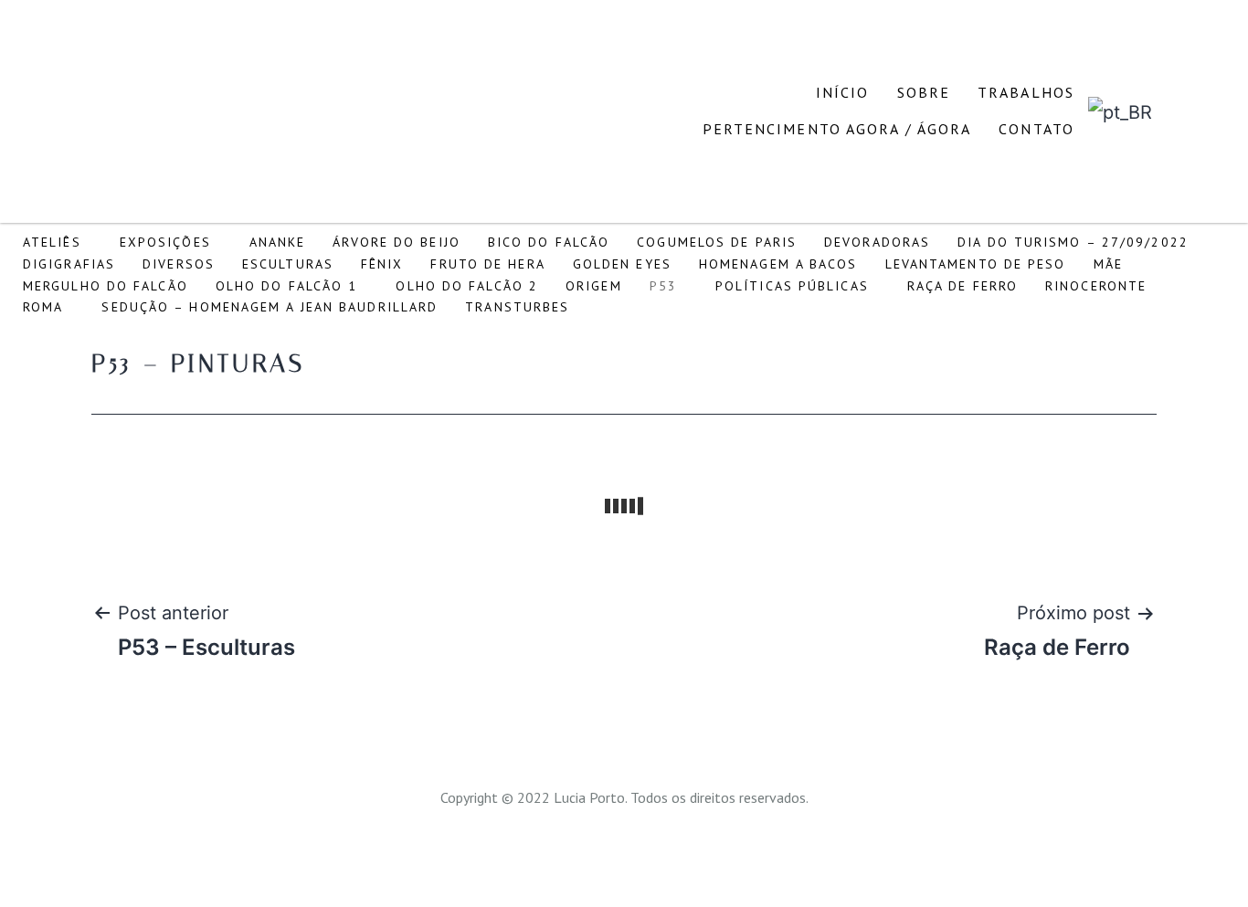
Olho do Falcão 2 (467, 286)
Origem (594, 286)
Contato (1036, 129)
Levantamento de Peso (975, 264)
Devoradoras (877, 242)
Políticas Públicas (792, 286)
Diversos (179, 264)
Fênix (382, 264)
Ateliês (52, 242)
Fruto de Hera (487, 264)
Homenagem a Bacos (778, 264)
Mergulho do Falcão (105, 286)
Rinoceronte (1096, 286)
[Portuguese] (1120, 110)
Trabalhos (1026, 92)
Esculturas (287, 264)
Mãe (1108, 264)
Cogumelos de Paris (717, 242)
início (843, 92)
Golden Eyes (622, 264)
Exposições (165, 242)
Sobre (924, 92)
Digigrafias (69, 264)
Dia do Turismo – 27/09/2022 (1073, 242)
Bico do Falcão (548, 242)
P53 (663, 286)
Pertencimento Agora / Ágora (837, 129)
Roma (43, 307)
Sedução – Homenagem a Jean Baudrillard (269, 307)
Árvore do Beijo (396, 242)
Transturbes (517, 307)
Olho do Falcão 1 (287, 286)
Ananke (277, 242)
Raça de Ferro (962, 286)
